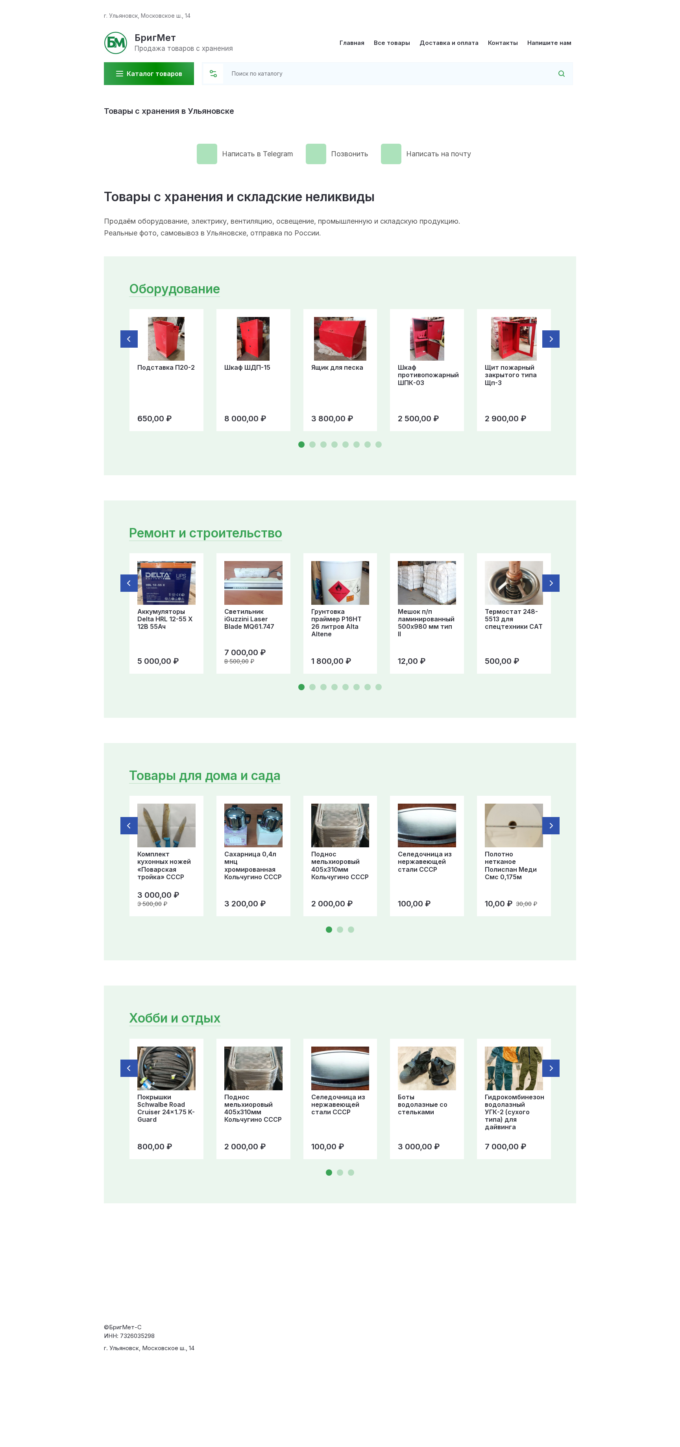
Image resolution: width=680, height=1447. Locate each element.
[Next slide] (551, 339)
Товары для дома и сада (205, 775)
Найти (551, 74)
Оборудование (174, 288)
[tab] (301, 444)
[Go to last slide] (129, 339)
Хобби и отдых (175, 1018)
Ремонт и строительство (205, 533)
